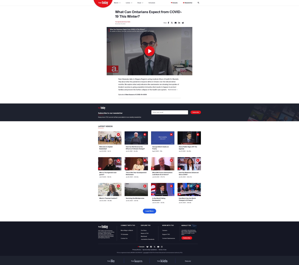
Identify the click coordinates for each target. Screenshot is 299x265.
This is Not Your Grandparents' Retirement (136, 173)
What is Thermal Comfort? (108, 198)
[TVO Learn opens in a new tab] (137, 260)
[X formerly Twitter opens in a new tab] (154, 247)
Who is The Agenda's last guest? (107, 173)
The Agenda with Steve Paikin (122, 21)
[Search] (198, 3)
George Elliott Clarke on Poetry (160, 148)
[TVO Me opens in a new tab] (188, 260)
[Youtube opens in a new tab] (158, 247)
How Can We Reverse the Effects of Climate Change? (135, 148)
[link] (168, 23)
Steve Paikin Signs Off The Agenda (188, 148)
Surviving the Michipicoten (135, 198)
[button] (172, 90)
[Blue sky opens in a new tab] (147, 247)
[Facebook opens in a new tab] (151, 247)
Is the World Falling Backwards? (158, 199)
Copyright (145, 252)
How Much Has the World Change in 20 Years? (187, 199)
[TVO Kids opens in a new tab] (162, 260)
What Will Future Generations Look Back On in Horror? (162, 173)
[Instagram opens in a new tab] (161, 247)
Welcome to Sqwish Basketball (106, 148)
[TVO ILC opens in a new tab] (111, 260)
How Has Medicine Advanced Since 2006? (189, 173)
